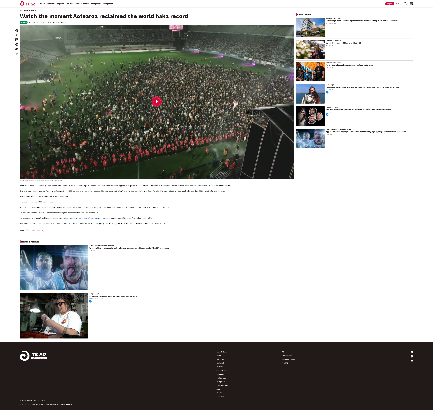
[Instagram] (380, 356)
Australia (220, 396)
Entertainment (222, 385)
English (390, 4)
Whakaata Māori (289, 359)
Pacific (219, 393)
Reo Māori (220, 374)
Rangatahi (108, 4)
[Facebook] (380, 352)
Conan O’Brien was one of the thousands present (88, 218)
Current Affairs (82, 4)
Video (42, 4)
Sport (218, 389)
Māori (397, 4)
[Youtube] (380, 360)
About (284, 352)
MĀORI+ (285, 363)
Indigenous (96, 4)
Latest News (221, 352)
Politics (70, 4)
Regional (60, 4)
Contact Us (287, 356)
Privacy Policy (26, 400)
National (51, 4)
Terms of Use (39, 400)
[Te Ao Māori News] (33, 374)
